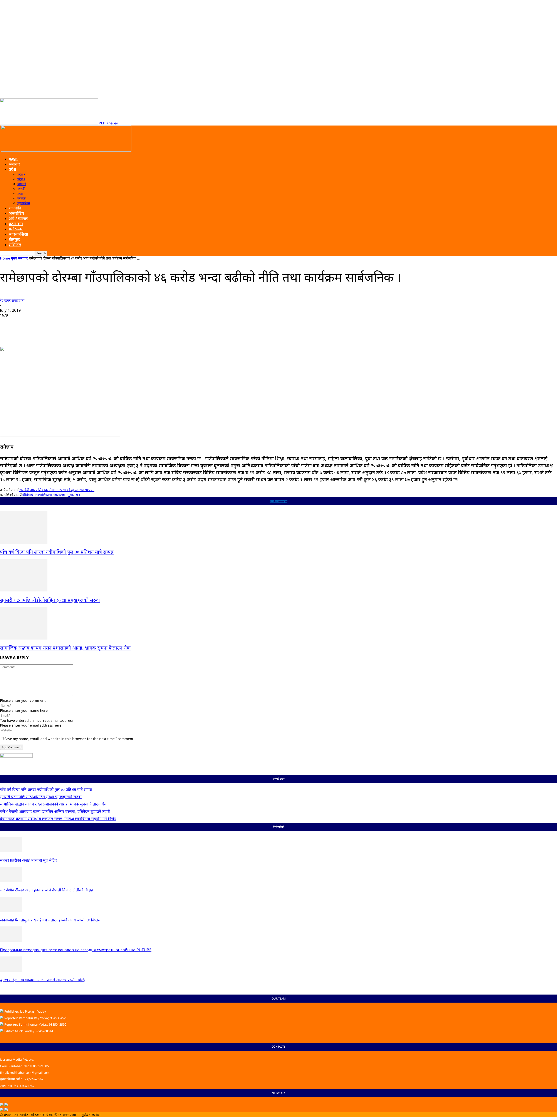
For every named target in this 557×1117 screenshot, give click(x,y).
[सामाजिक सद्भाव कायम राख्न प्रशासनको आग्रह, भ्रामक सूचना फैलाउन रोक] (23, 638)
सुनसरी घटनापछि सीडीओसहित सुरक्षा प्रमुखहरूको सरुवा (50, 599)
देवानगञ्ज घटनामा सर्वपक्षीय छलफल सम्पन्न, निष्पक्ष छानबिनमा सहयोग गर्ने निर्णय (58, 818)
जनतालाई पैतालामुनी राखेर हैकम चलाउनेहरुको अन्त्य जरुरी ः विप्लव (50, 920)
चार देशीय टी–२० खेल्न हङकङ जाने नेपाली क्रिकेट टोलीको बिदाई (46, 890)
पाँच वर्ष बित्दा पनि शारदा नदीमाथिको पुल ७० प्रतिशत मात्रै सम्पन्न (57, 551)
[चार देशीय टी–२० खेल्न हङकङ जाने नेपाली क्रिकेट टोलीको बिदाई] (11, 880)
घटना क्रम (16, 223)
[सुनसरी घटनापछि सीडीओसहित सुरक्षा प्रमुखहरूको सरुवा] (23, 590)
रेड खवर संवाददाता (12, 300)
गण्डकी (21, 189)
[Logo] (0, 150)
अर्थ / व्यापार (18, 218)
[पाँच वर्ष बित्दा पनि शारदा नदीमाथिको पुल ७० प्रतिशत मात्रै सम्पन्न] (23, 542)
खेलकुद (14, 239)
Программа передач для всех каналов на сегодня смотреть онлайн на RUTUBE (75, 949)
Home (5, 258)
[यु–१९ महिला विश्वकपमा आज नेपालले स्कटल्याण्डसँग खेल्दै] (11, 970)
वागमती (21, 184)
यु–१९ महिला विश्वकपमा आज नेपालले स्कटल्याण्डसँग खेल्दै (42, 979)
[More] (131, 334)
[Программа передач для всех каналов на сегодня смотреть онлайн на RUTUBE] (11, 940)
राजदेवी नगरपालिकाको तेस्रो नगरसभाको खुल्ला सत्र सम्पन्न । (56, 489)
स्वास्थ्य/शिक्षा (18, 234)
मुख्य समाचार (19, 258)
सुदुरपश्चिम (23, 203)
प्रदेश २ (21, 179)
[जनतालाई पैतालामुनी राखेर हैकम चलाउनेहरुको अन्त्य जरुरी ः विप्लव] (11, 910)
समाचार (14, 164)
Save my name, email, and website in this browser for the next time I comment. (69, 738)
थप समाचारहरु (278, 501)
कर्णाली (21, 198)
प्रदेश (12, 169)
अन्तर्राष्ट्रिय (16, 213)
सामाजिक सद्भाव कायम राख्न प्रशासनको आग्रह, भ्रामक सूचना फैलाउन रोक (65, 647)
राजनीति (15, 208)
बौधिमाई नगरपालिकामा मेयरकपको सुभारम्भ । (51, 494)
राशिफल (15, 244)
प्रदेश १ (21, 174)
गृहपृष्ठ (13, 158)
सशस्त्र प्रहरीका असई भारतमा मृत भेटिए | (30, 860)
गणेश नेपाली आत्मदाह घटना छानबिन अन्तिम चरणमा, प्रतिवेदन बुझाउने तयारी (55, 811)
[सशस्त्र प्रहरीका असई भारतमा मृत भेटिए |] (11, 850)
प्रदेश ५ (21, 193)
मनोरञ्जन (16, 228)
